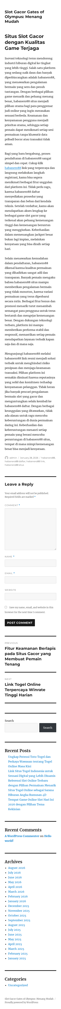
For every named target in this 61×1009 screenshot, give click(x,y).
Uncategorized (18, 985)
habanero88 (13, 168)
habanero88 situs (14, 465)
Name (10, 556)
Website (10, 590)
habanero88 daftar (15, 461)
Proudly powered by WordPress (21, 1002)
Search (9, 720)
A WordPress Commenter (22, 836)
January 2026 (17, 901)
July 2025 (14, 929)
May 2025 (14, 939)
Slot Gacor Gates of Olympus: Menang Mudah (24, 17)
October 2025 (17, 915)
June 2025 (15, 934)
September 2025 (19, 920)
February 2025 (18, 953)
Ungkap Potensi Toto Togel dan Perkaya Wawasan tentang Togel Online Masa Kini (30, 761)
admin (13, 457)
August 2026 (16, 868)
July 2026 (14, 872)
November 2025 (19, 910)
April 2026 (15, 887)
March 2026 (16, 891)
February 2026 (18, 896)
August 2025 (16, 925)
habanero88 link (35, 461)
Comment (12, 505)
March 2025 (16, 948)
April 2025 (15, 944)
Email (10, 573)
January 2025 (17, 958)
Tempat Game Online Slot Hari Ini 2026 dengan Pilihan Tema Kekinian (31, 804)
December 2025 (18, 906)
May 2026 (15, 882)
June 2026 (15, 877)
